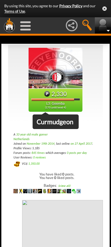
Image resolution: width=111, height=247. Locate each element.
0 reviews (39, 157)
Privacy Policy (70, 6)
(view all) (64, 186)
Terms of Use (14, 11)
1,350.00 (34, 163)
